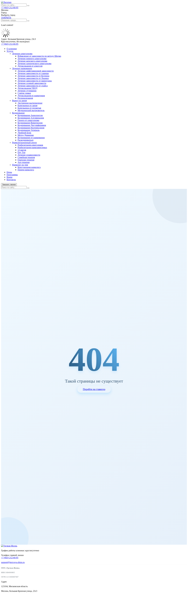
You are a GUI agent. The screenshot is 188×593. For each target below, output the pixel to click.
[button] (6, 17)
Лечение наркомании (22, 68)
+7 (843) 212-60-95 (9, 7)
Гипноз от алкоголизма (28, 120)
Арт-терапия (23, 162)
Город (4, 12)
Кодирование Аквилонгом (30, 115)
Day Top (21, 152)
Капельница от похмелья (29, 108)
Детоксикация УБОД (27, 88)
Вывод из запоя (19, 100)
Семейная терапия (26, 157)
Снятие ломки (24, 93)
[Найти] (28, 20)
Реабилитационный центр (24, 142)
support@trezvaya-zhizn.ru (13, 562)
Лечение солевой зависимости (32, 83)
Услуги (10, 51)
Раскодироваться (25, 140)
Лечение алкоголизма (22, 53)
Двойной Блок (24, 133)
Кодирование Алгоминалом (31, 118)
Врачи (9, 177)
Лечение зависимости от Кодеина (33, 76)
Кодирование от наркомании (31, 137)
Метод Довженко (26, 135)
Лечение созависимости (29, 155)
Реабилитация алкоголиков (30, 145)
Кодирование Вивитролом (30, 123)
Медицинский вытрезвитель (31, 110)
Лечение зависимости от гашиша (33, 73)
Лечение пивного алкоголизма (32, 58)
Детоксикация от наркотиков (31, 95)
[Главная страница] (6, 2)
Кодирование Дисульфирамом (32, 125)
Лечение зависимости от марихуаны (35, 81)
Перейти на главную (94, 389)
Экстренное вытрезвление (30, 103)
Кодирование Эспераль (28, 130)
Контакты (11, 179)
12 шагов (22, 150)
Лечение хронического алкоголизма (34, 63)
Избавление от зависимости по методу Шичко (39, 56)
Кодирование (18, 113)
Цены (9, 172)
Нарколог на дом (20, 165)
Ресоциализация (25, 98)
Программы (12, 175)
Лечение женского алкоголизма (32, 61)
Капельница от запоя (27, 105)
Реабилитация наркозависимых (32, 147)
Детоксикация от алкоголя (30, 66)
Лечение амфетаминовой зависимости (36, 71)
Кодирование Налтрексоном (31, 128)
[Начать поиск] (28, 5)
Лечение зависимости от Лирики (33, 78)
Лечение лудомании (27, 90)
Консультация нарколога (29, 167)
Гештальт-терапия (26, 160)
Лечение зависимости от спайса (33, 86)
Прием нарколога (26, 170)
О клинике (12, 48)
